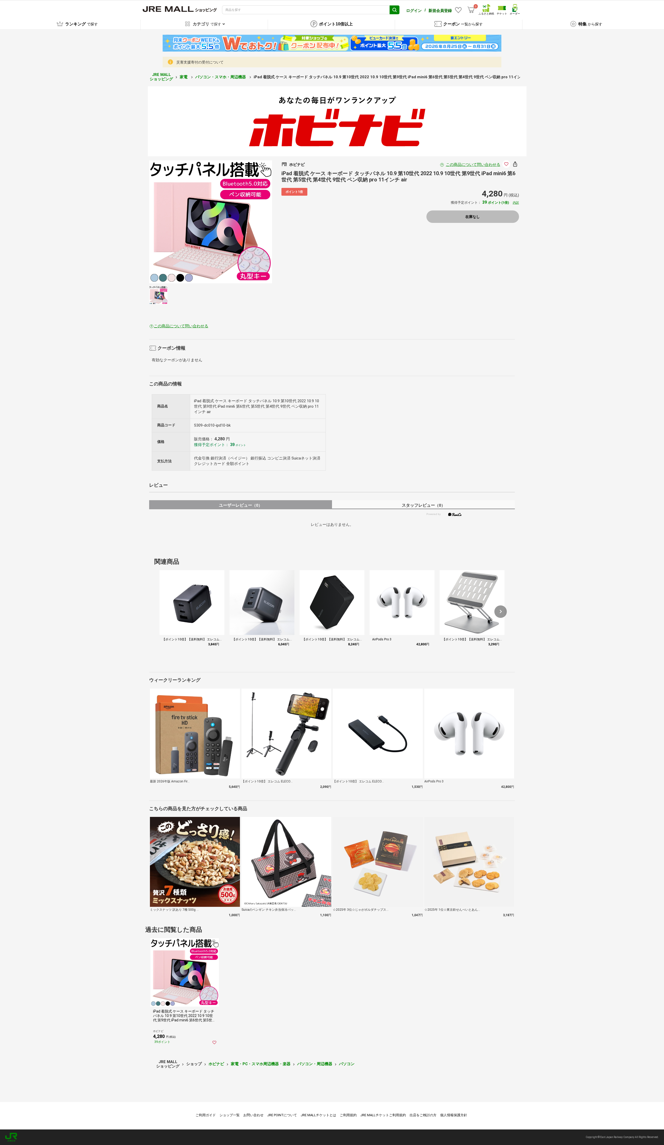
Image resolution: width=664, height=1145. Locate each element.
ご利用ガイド (206, 1115)
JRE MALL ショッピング (161, 76)
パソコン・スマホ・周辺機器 (221, 77)
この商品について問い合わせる (473, 164)
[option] (210, 221)
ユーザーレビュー (240, 505)
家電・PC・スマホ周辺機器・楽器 (260, 1064)
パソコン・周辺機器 (314, 1064)
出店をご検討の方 (423, 1115)
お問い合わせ (253, 1115)
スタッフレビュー (423, 505)
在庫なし (472, 217)
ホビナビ (216, 1064)
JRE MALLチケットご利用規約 (383, 1115)
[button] (500, 611)
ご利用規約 (348, 1115)
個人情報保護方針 (453, 1115)
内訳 (516, 202)
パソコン (347, 1064)
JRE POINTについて (282, 1115)
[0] (471, 9)
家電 (184, 77)
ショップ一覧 (229, 1115)
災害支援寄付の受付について (200, 62)
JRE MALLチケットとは (318, 1115)
